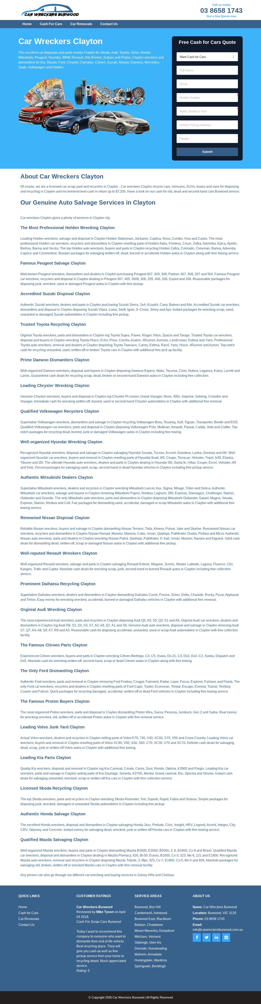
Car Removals (81, 24)
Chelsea (167, 875)
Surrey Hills (145, 875)
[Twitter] (206, 937)
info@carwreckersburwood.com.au (218, 929)
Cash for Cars (51, 24)
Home (27, 24)
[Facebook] (197, 937)
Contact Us (109, 24)
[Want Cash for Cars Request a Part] (207, 56)
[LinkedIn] (216, 937)
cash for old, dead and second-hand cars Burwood (191, 191)
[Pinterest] (226, 937)
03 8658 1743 (221, 10)
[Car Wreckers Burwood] (50, 10)
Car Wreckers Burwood (128, 997)
